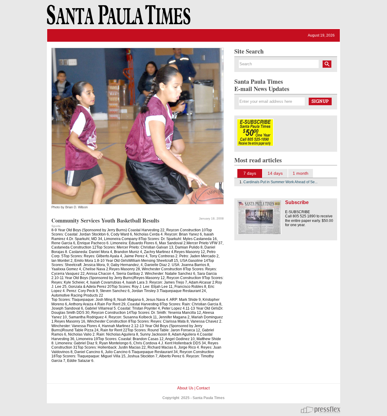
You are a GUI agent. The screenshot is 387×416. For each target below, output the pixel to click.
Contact (203, 388)
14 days (275, 173)
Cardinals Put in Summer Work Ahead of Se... (280, 182)
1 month (300, 173)
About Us (185, 388)
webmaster (320, 409)
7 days (249, 173)
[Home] (117, 17)
